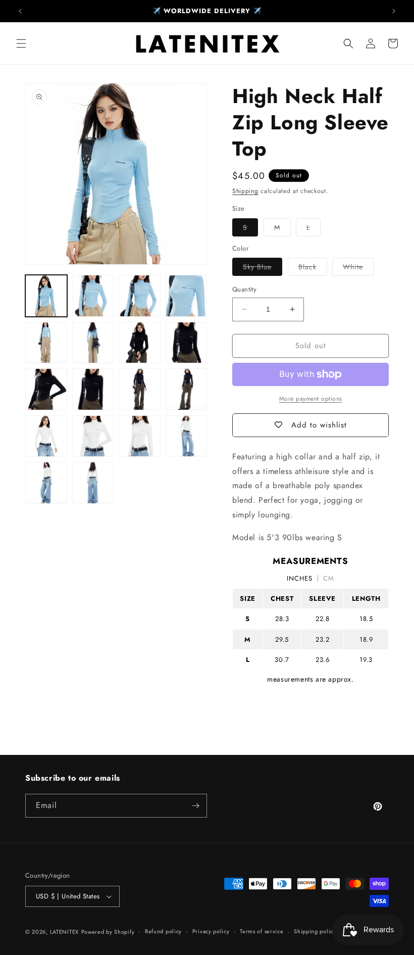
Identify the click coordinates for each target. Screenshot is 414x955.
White (358, 268)
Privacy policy (211, 931)
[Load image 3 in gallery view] (140, 296)
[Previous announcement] (20, 11)
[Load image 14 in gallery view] (93, 436)
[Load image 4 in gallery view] (187, 296)
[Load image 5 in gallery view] (46, 343)
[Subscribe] (195, 806)
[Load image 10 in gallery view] (93, 389)
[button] (21, 43)
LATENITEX (64, 932)
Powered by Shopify (108, 932)
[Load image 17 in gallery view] (46, 483)
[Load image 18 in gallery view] (93, 483)
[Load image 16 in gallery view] (187, 436)
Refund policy (163, 931)
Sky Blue (262, 268)
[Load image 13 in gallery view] (46, 436)
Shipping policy (315, 931)
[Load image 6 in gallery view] (93, 343)
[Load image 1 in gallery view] (46, 296)
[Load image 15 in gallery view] (140, 436)
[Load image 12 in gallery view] (187, 389)
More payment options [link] (310, 398)
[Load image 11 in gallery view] (140, 389)
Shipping (245, 191)
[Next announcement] (394, 11)
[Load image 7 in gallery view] (140, 343)
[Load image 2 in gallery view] (93, 296)
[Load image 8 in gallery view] (187, 343)
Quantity (244, 289)
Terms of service (261, 931)
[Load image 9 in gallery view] (46, 389)
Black (312, 268)
